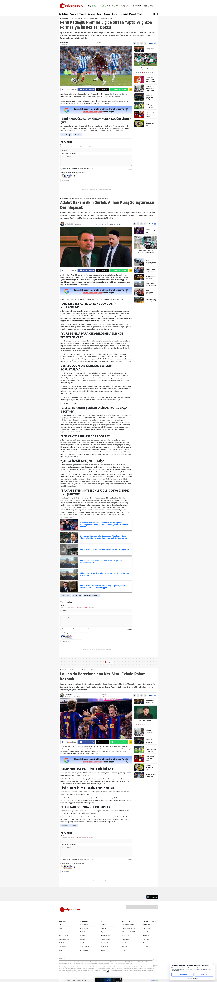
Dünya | (115, 14)
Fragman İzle (105, 946)
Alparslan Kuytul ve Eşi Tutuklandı (151, 270)
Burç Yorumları (105, 935)
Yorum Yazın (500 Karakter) (68, 153)
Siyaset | (107, 14)
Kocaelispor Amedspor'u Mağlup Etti (149, 97)
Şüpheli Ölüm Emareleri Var (150, 49)
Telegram (146, 943)
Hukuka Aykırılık (63, 935)
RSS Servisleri (84, 950)
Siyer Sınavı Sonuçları (128, 928)
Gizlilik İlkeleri (63, 943)
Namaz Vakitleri (84, 946)
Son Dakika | (63, 14)
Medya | (132, 14)
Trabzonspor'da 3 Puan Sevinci (151, 775)
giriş (77, 147)
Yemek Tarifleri (105, 939)
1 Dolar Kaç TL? (127, 935)
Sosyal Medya (147, 924)
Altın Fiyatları (84, 928)
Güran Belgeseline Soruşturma (146, 68)
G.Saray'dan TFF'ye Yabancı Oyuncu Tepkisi (150, 79)
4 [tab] (142, 72)
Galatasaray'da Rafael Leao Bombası (150, 114)
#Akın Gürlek (66, 595)
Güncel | (82, 14)
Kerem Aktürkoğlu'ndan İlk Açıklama (151, 106)
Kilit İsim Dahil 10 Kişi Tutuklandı (146, 251)
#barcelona (65, 826)
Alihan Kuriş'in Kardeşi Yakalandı (151, 284)
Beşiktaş (124, 946)
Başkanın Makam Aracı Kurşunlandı (151, 300)
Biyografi (103, 932)
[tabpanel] (145, 63)
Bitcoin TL (124, 5)
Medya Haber (64, 18)
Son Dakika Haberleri (128, 924)
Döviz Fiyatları (84, 924)
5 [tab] (144, 72)
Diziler (103, 950)
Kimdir (124, 950)
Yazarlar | (74, 14)
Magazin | (124, 14)
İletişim (61, 932)
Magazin (103, 924)
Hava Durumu (84, 943)
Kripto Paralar (84, 932)
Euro (100, 5)
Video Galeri (146, 932)
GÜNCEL (72, 198)
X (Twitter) (146, 939)
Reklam (61, 928)
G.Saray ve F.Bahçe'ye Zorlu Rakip (146, 721)
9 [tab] (152, 72)
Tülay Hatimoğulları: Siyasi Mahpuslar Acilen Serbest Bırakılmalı (151, 292)
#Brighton (77, 135)
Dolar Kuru (104, 928)
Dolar (91, 5)
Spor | (99, 14)
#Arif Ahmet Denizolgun (91, 595)
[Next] (152, 71)
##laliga (74, 826)
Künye (60, 924)
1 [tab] (136, 72)
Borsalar (82, 935)
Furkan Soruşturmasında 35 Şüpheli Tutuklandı (151, 262)
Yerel (139, 14)
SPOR (71, 18)
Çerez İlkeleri (62, 946)
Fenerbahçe (125, 943)
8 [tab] (150, 72)
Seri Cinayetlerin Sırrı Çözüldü (150, 277)
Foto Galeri (146, 928)
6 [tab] (146, 72)
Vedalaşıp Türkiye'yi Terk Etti (150, 123)
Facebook (146, 935)
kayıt (86, 147)
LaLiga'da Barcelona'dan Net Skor (151, 230)
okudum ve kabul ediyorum (77, 168)
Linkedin (145, 946)
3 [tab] (140, 72)
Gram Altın (113, 5)
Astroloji (82, 939)
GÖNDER (129, 169)
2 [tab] (138, 72)
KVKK (60, 950)
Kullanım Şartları (64, 939)
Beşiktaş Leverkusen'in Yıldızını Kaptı (150, 88)
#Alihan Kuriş (77, 595)
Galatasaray (125, 939)
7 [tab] (148, 72)
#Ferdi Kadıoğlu (66, 135)
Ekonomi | (92, 14)
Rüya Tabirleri (105, 943)
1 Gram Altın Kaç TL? (128, 932)
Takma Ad (63, 145)
